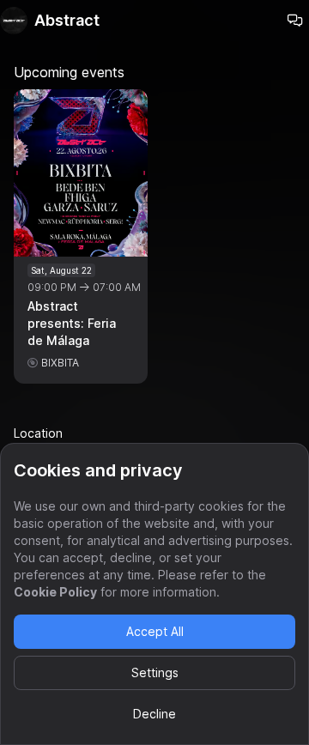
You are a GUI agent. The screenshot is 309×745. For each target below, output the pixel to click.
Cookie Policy (55, 591)
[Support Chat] (295, 20)
